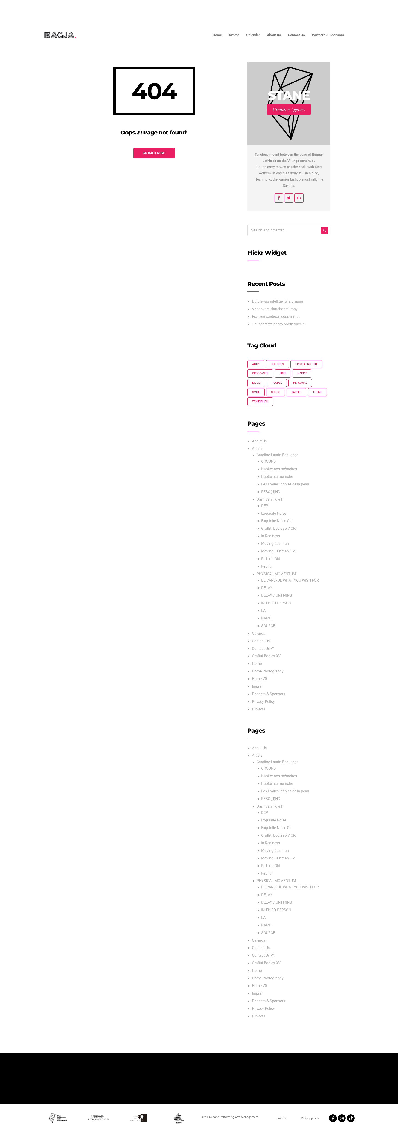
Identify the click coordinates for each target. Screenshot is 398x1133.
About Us (308, 9)
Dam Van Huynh (270, 499)
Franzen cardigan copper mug (276, 317)
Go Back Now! (154, 153)
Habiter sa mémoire (277, 477)
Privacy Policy (263, 702)
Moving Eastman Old (278, 551)
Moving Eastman (275, 544)
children (277, 364)
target (296, 392)
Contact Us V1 (263, 649)
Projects (258, 709)
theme (317, 392)
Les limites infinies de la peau (285, 484)
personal (300, 382)
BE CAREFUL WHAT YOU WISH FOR (290, 580)
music (256, 382)
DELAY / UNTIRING (276, 595)
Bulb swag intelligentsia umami (277, 301)
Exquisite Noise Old (277, 521)
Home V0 (259, 679)
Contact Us (334, 9)
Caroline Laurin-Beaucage (277, 455)
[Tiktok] (351, 1118)
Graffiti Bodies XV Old (278, 528)
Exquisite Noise (273, 513)
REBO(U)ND (270, 492)
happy (302, 373)
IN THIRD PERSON (276, 603)
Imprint (257, 686)
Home (241, 9)
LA (263, 611)
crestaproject (306, 364)
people (277, 382)
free (283, 373)
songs (275, 392)
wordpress (260, 401)
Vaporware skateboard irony (275, 309)
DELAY (266, 588)
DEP (264, 506)
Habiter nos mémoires (279, 469)
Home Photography (268, 671)
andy (256, 364)
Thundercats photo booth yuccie (278, 324)
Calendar (283, 9)
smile (256, 392)
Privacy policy (310, 1118)
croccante (260, 373)
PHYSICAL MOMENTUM (276, 574)
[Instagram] (342, 1118)
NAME (266, 618)
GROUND (268, 461)
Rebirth (267, 566)
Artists (260, 9)
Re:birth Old (270, 559)
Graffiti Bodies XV (266, 656)
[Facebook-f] (333, 1118)
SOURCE (268, 626)
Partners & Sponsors (369, 9)
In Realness (270, 536)
